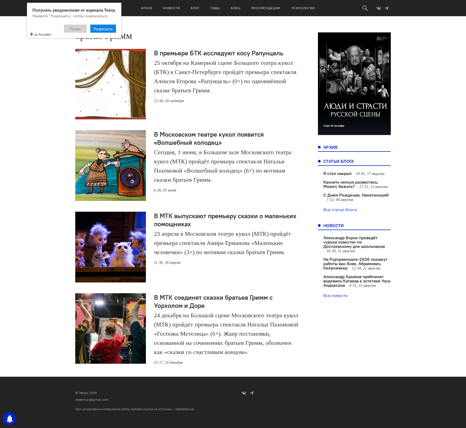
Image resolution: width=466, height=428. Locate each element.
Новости (171, 8)
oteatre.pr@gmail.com (92, 399)
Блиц (236, 8)
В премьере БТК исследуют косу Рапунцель (218, 53)
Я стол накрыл (337, 173)
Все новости (335, 295)
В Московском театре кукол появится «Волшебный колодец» (209, 138)
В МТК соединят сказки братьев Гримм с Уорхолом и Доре (213, 301)
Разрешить (103, 28)
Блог (195, 8)
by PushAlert (43, 34)
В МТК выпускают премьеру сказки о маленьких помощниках (225, 220)
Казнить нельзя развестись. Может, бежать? (350, 184)
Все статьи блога (340, 209)
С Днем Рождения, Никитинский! (356, 195)
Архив (146, 8)
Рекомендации (265, 8)
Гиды (215, 8)
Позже (75, 28)
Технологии (303, 8)
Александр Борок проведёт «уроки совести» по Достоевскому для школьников (354, 242)
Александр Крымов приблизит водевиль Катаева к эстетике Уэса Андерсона (356, 281)
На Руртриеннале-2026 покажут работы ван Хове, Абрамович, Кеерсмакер (355, 264)
